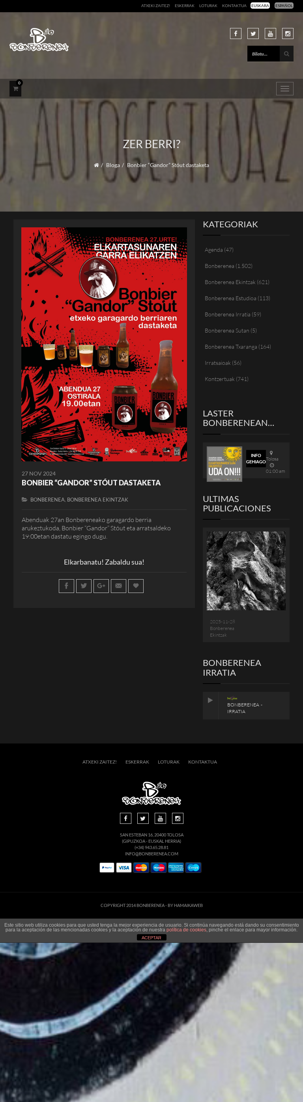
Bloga (113, 165)
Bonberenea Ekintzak (97, 499)
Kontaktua (234, 5)
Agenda (214, 249)
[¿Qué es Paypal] (107, 867)
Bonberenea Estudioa (230, 298)
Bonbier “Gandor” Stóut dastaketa (91, 482)
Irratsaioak (218, 362)
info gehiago (256, 458)
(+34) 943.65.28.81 (151, 847)
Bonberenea (47, 499)
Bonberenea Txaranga (231, 346)
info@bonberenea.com (151, 853)
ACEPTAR (151, 937)
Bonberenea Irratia (228, 314)
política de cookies (186, 930)
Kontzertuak (220, 378)
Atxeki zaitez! (155, 5)
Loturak (208, 5)
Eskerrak (185, 5)
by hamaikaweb (185, 905)
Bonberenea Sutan (227, 330)
